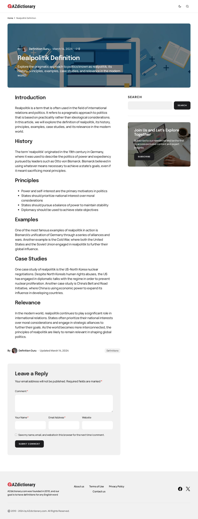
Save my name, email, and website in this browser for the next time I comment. (61, 435)
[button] (180, 6)
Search (135, 97)
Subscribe (144, 156)
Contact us (99, 491)
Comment (21, 391)
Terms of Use (96, 486)
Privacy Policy (116, 486)
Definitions (112, 350)
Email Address (57, 417)
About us (79, 486)
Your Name (21, 417)
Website (86, 417)
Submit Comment (29, 444)
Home (10, 18)
